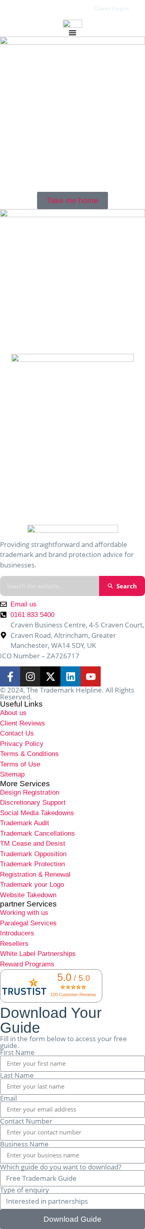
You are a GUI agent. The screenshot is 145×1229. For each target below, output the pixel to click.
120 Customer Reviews (73, 994)
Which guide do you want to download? (60, 1166)
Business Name (24, 1144)
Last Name (17, 1075)
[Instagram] (30, 676)
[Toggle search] (22, 9)
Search (126, 586)
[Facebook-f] (10, 676)
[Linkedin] (70, 676)
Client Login (111, 9)
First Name (17, 1052)
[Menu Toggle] (72, 33)
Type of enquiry (24, 1189)
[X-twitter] (50, 676)
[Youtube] (91, 676)
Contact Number (26, 1121)
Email (8, 1098)
